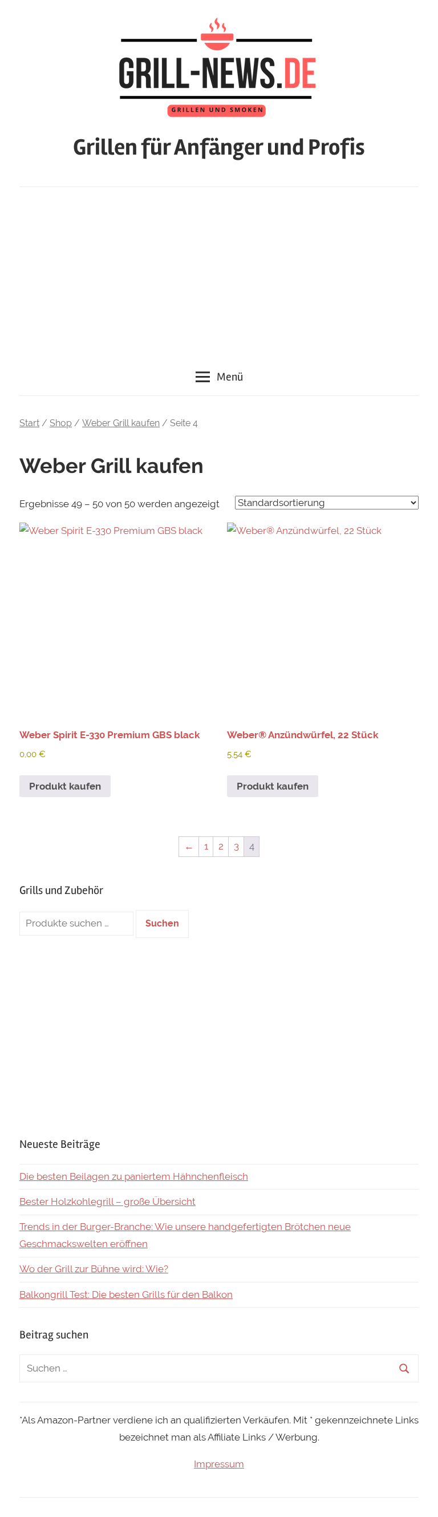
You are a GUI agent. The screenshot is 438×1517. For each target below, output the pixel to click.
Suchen (162, 923)
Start (29, 423)
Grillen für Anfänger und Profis (219, 147)
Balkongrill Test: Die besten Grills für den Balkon (126, 1294)
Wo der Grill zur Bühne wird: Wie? (93, 1269)
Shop (61, 423)
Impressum (219, 1464)
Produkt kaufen (65, 786)
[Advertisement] (219, 273)
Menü (230, 377)
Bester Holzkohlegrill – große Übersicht (107, 1201)
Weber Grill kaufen (121, 423)
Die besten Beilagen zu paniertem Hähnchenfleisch (133, 1176)
